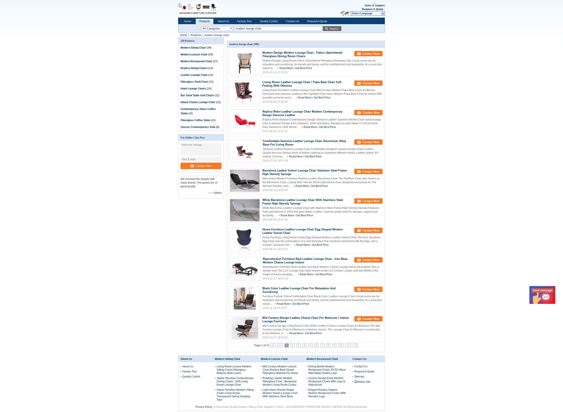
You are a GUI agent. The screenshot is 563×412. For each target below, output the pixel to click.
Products (204, 21)
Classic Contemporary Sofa (198, 127)
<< (280, 345)
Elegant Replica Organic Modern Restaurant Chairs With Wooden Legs (327, 393)
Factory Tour (244, 21)
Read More (286, 68)
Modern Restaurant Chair (196, 61)
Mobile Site (363, 381)
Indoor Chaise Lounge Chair (198, 102)
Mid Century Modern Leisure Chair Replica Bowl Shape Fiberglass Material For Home (280, 370)
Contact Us (292, 21)
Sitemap (359, 376)
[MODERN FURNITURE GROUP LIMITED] (217, 9)
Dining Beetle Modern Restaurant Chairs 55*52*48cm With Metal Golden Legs (327, 370)
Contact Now (204, 166)
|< (273, 345)
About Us (223, 21)
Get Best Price (303, 68)
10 (340, 345)
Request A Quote (372, 9)
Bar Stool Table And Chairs (197, 95)
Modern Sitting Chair (193, 47)
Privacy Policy (204, 406)
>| (355, 345)
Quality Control (269, 21)
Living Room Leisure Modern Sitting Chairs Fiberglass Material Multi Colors (234, 370)
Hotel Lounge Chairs (193, 88)
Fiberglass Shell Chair (194, 81)
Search (333, 28)
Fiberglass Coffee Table (195, 120)
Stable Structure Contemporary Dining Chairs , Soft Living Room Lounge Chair (235, 381)
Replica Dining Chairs (194, 68)
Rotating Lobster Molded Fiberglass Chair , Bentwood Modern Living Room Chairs (279, 381)
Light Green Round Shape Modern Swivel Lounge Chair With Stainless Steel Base (280, 393)
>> (348, 345)
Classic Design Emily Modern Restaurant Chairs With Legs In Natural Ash (326, 381)
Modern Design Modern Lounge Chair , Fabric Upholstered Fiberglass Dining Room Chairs (302, 54)
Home (187, 21)
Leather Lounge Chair (194, 75)
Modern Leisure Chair (194, 54)
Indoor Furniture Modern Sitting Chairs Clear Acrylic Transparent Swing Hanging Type (235, 394)
